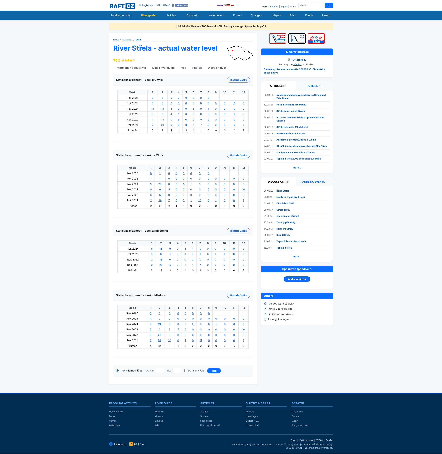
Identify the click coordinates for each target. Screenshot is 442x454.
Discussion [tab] (278, 181)
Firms (236, 15)
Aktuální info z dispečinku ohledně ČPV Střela (302, 146)
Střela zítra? (283, 209)
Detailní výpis (196, 370)
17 (160, 195)
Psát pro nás (306, 440)
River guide (148, 15)
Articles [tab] (278, 86)
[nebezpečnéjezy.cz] (277, 34)
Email (293, 440)
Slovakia (159, 420)
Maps (275, 15)
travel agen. (252, 416)
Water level (215, 15)
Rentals (250, 411)
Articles (171, 15)
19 (159, 324)
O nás (329, 440)
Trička (319, 440)
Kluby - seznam (299, 425)
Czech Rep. (127, 39)
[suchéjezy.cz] (297, 34)
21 (162, 125)
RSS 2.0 (138, 444)
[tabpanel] (297, 131)
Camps (113, 420)
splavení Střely (284, 228)
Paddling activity (120, 15)
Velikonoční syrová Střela (290, 133)
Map (183, 67)
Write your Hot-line (280, 308)
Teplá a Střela (284, 247)
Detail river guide (163, 67)
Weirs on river (217, 67)
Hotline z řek (116, 411)
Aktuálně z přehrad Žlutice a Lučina (296, 139)
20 (160, 184)
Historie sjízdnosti (210, 425)
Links (325, 15)
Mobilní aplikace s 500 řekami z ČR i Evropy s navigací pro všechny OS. (222, 26)
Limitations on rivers (280, 314)
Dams (112, 416)
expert (284, 6)
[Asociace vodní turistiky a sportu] (316, 34)
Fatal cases (206, 420)
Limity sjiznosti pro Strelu (290, 197)
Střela (138, 39)
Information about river (131, 67)
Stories (204, 416)
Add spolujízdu (297, 279)
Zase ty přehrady (285, 222)
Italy (157, 425)
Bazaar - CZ (252, 420)
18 (152, 108)
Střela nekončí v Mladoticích (292, 127)
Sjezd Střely (283, 235)
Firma (293, 6)
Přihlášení (164, 5)
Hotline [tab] (314, 86)
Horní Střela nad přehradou (291, 104)
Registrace (147, 5)
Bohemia (159, 411)
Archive (204, 411)
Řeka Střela (282, 190)
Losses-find (252, 425)
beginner (273, 6)
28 (160, 200)
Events (309, 15)
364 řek (297, 64)
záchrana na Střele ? (287, 216)
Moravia (159, 416)
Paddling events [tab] (314, 181)
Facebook (120, 444)
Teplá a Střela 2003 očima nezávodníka (298, 158)
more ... (297, 167)
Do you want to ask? (281, 303)
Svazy (294, 420)
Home (116, 39)
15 (161, 248)
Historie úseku (238, 79)
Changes (256, 15)
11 (201, 340)
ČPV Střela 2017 (285, 203)
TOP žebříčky (298, 59)
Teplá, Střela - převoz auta (291, 241)
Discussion (193, 15)
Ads (292, 15)
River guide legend (279, 319)
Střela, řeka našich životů (290, 111)
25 (160, 265)
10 (243, 189)
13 (162, 119)
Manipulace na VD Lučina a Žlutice (295, 152)
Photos (197, 67)
